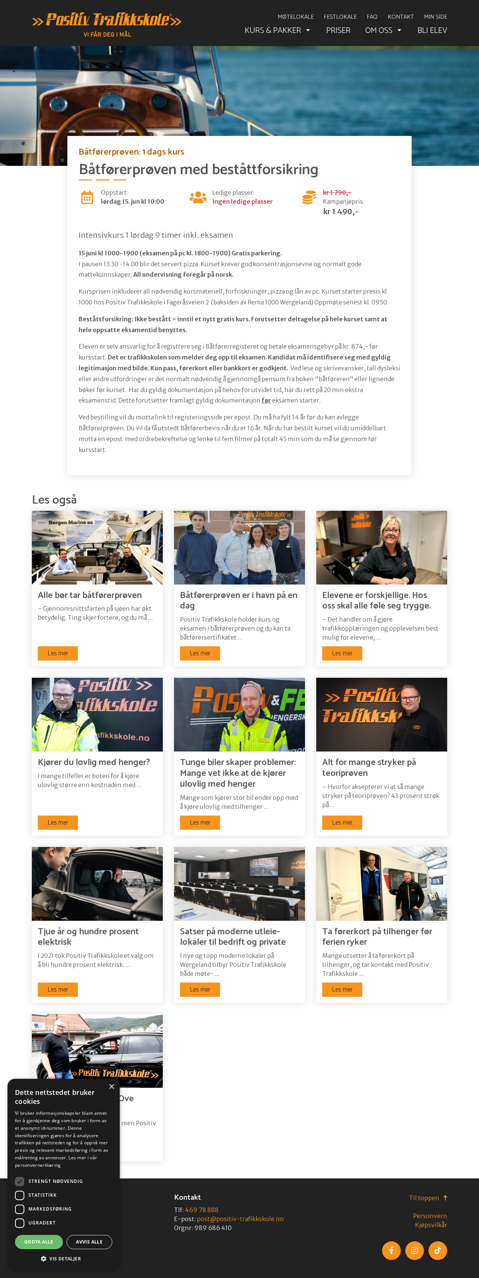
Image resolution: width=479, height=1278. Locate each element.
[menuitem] (296, 17)
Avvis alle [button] (89, 1242)
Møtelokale (296, 17)
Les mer (58, 653)
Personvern (430, 1216)
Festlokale (340, 17)
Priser (338, 31)
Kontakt (401, 17)
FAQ (372, 17)
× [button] (111, 1087)
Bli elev (432, 31)
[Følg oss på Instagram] (414, 1250)
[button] (63, 1258)
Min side (435, 17)
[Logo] (106, 24)
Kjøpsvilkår (431, 1225)
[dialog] (63, 1175)
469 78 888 (202, 1210)
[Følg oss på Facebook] (391, 1250)
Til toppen (424, 1198)
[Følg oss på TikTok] (437, 1250)
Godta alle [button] (39, 1242)
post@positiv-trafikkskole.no (240, 1219)
